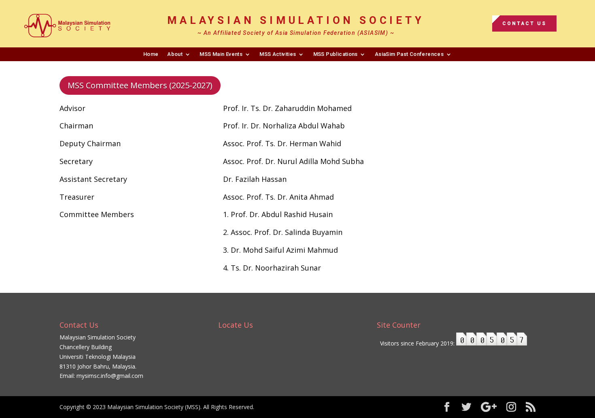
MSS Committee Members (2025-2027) (140, 85)
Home (151, 54)
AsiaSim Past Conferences (409, 54)
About (175, 54)
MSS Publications (335, 54)
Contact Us (524, 23)
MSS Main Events (221, 54)
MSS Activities (277, 54)
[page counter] (491, 343)
